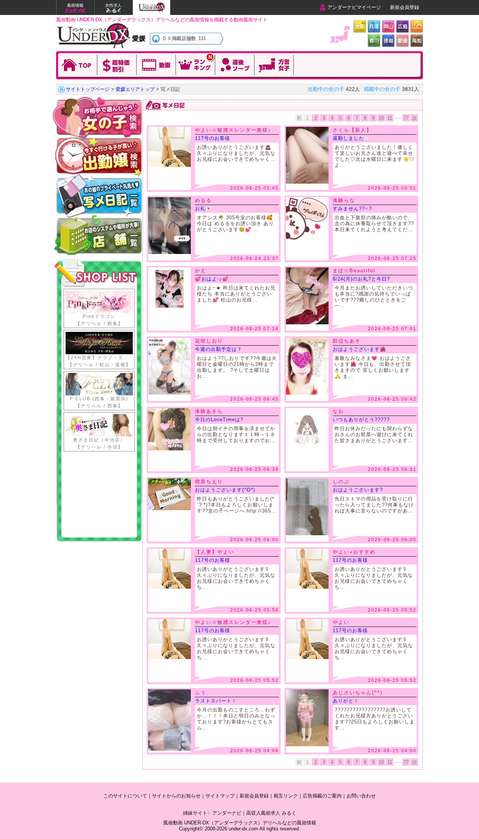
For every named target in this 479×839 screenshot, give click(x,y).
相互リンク (286, 796)
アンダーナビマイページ (354, 7)
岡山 (388, 26)
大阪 (360, 26)
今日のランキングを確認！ (195, 64)
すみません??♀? (352, 208)
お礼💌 (203, 208)
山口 (417, 26)
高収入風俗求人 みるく (271, 813)
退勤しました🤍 (351, 138)
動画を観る (156, 64)
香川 (374, 40)
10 (381, 118)
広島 (402, 26)
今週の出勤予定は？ (218, 349)
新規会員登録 (404, 7)
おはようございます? (358, 490)
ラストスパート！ (216, 701)
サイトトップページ (88, 89)
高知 (417, 40)
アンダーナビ (226, 813)
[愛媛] (93, 25)
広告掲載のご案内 (322, 796)
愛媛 (402, 40)
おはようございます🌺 (359, 349)
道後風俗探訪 (234, 64)
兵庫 (374, 26)
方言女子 (274, 64)
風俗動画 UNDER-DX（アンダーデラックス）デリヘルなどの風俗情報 (239, 823)
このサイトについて (125, 796)
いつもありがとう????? (361, 419)
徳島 (388, 40)
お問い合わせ (361, 796)
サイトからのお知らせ (176, 796)
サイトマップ (220, 796)
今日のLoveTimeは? (219, 419)
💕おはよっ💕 (212, 279)
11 (389, 118)
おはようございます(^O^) (225, 490)
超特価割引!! (117, 64)
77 (406, 118)
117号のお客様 (212, 138)
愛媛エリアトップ (135, 89)
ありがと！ (346, 701)
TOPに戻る (77, 64)
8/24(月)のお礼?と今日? (361, 279)
